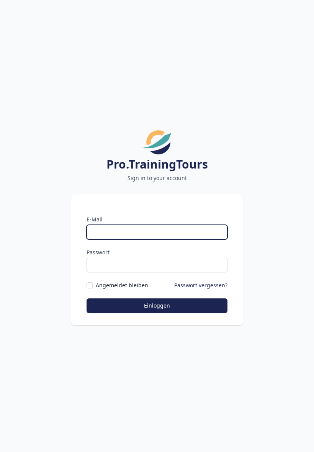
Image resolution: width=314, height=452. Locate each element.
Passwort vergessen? (200, 285)
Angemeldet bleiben (122, 285)
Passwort (98, 252)
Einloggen (157, 305)
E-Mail (95, 219)
